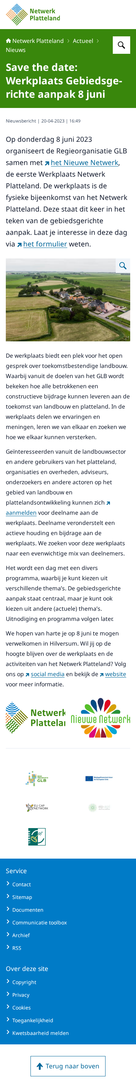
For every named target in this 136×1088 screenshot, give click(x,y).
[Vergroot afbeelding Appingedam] (123, 265)
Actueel (83, 41)
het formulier (45, 244)
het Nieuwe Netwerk (84, 162)
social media (48, 674)
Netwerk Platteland (38, 41)
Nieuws (16, 50)
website (115, 674)
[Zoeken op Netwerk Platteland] (121, 45)
